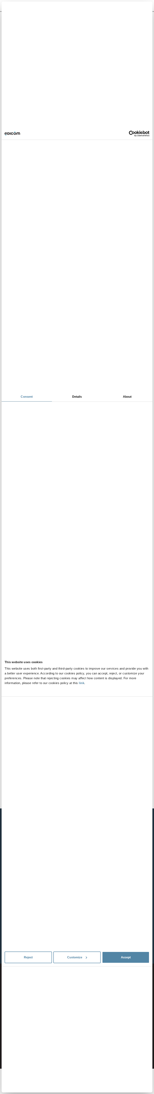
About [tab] (127, 396)
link (81, 683)
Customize (74, 957)
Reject (28, 957)
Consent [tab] (27, 396)
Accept (126, 957)
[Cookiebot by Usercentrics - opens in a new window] (131, 134)
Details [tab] (77, 396)
